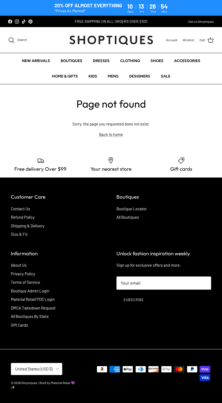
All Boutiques (127, 217)
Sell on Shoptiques (201, 21)
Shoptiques (29, 383)
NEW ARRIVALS (36, 61)
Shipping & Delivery (27, 225)
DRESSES (101, 61)
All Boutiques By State (30, 316)
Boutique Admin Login (30, 290)
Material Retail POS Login (33, 299)
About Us (19, 265)
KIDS (93, 76)
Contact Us (20, 208)
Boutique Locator (131, 208)
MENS (113, 76)
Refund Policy (23, 217)
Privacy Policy (23, 273)
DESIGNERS (139, 76)
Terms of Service (25, 282)
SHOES (157, 61)
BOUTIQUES (71, 61)
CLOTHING (130, 61)
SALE (165, 76)
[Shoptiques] (111, 40)
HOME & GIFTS (65, 76)
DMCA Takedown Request (33, 307)
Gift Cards (19, 325)
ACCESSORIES (187, 61)
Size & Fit (19, 234)
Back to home (111, 134)
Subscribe (133, 300)
